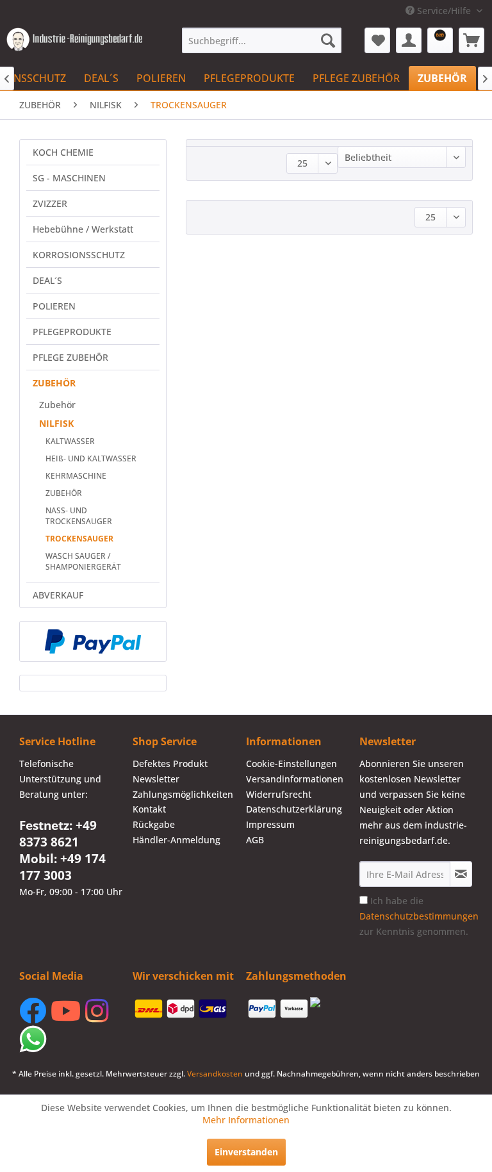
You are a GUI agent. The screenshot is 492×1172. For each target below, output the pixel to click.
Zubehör (57, 405)
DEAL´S (47, 280)
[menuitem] (262, 40)
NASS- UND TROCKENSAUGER (78, 516)
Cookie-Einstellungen (291, 763)
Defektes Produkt (170, 763)
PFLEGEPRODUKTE (72, 332)
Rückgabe (154, 824)
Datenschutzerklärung (294, 809)
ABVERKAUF (58, 595)
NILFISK (56, 423)
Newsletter (156, 779)
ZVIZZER (50, 203)
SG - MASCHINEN (69, 178)
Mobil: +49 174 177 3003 (62, 867)
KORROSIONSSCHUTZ (79, 255)
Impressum (270, 824)
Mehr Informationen (246, 1120)
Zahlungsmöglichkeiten (183, 794)
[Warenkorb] (471, 40)
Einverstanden (246, 1152)
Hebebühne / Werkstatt (83, 229)
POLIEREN (54, 306)
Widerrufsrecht (278, 794)
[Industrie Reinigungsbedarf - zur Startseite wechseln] (74, 44)
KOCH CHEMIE (63, 152)
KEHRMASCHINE (75, 475)
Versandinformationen (294, 779)
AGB (255, 840)
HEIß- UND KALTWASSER (90, 458)
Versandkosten (215, 1073)
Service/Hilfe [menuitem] (443, 10)
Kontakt (149, 809)
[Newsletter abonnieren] (461, 874)
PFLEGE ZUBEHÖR (70, 357)
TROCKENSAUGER (79, 538)
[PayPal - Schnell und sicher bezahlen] (93, 641)
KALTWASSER (70, 441)
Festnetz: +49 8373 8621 (58, 833)
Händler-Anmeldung (176, 840)
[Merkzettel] (377, 40)
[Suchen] (328, 40)
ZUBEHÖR (54, 383)
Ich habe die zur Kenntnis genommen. (419, 916)
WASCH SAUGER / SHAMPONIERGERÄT (83, 561)
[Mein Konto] (409, 40)
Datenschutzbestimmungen (419, 916)
